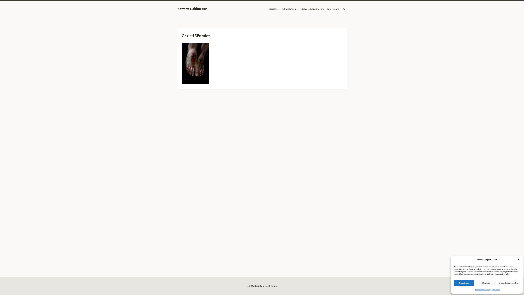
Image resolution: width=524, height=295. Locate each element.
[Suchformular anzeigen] (344, 8)
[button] (518, 259)
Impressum (496, 290)
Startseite (274, 9)
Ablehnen (486, 282)
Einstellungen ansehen (508, 282)
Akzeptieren (464, 282)
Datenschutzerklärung (483, 290)
